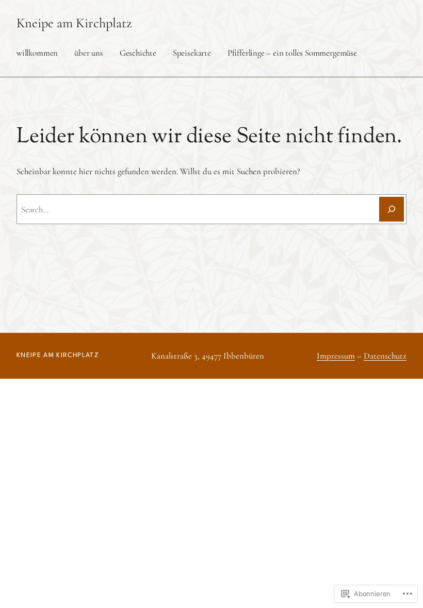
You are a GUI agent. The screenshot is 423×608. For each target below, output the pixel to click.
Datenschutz (385, 355)
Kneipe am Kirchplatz (74, 23)
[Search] (391, 209)
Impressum (336, 355)
